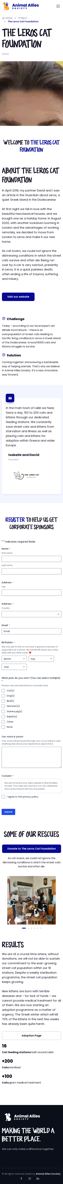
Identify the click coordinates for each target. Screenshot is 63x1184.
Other (10, 721)
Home (8, 18)
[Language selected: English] (55, 1181)
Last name (7, 565)
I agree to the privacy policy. (23, 796)
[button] (18, 297)
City (3, 586)
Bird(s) (10, 701)
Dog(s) (11, 695)
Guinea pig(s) (14, 711)
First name (7, 553)
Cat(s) (10, 690)
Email (6, 625)
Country (6, 608)
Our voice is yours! (12, 736)
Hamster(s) (13, 706)
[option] (55, 1181)
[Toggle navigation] (58, 6)
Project (22, 18)
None (10, 727)
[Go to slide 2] (27, 928)
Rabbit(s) (12, 716)
